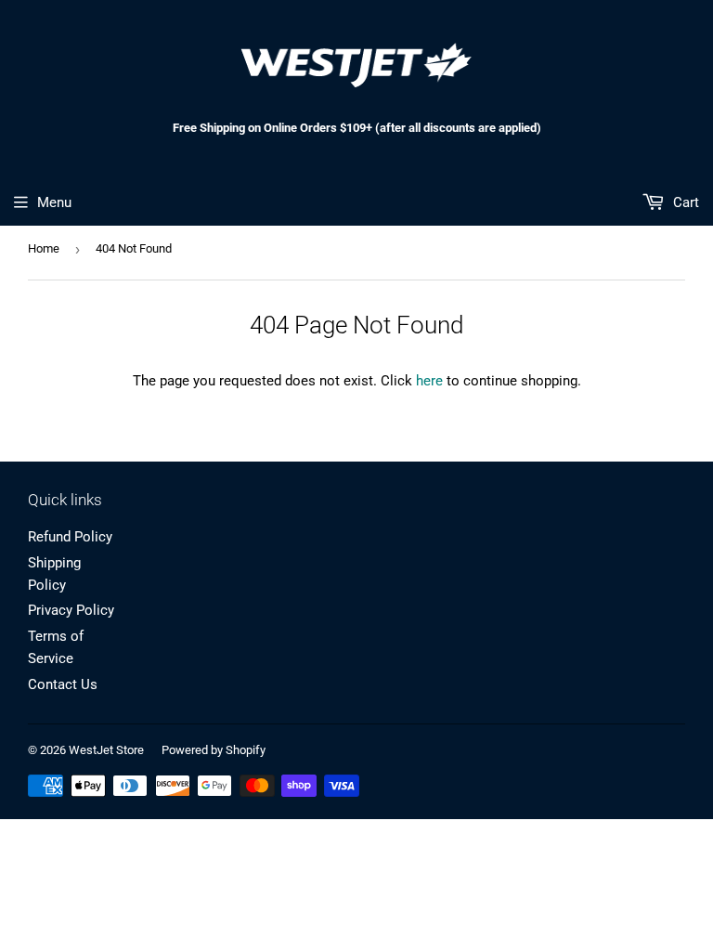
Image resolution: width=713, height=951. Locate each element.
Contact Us (62, 684)
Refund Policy (70, 536)
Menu (54, 202)
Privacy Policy (71, 610)
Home (43, 248)
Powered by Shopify (214, 750)
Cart (684, 202)
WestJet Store (106, 750)
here (429, 380)
